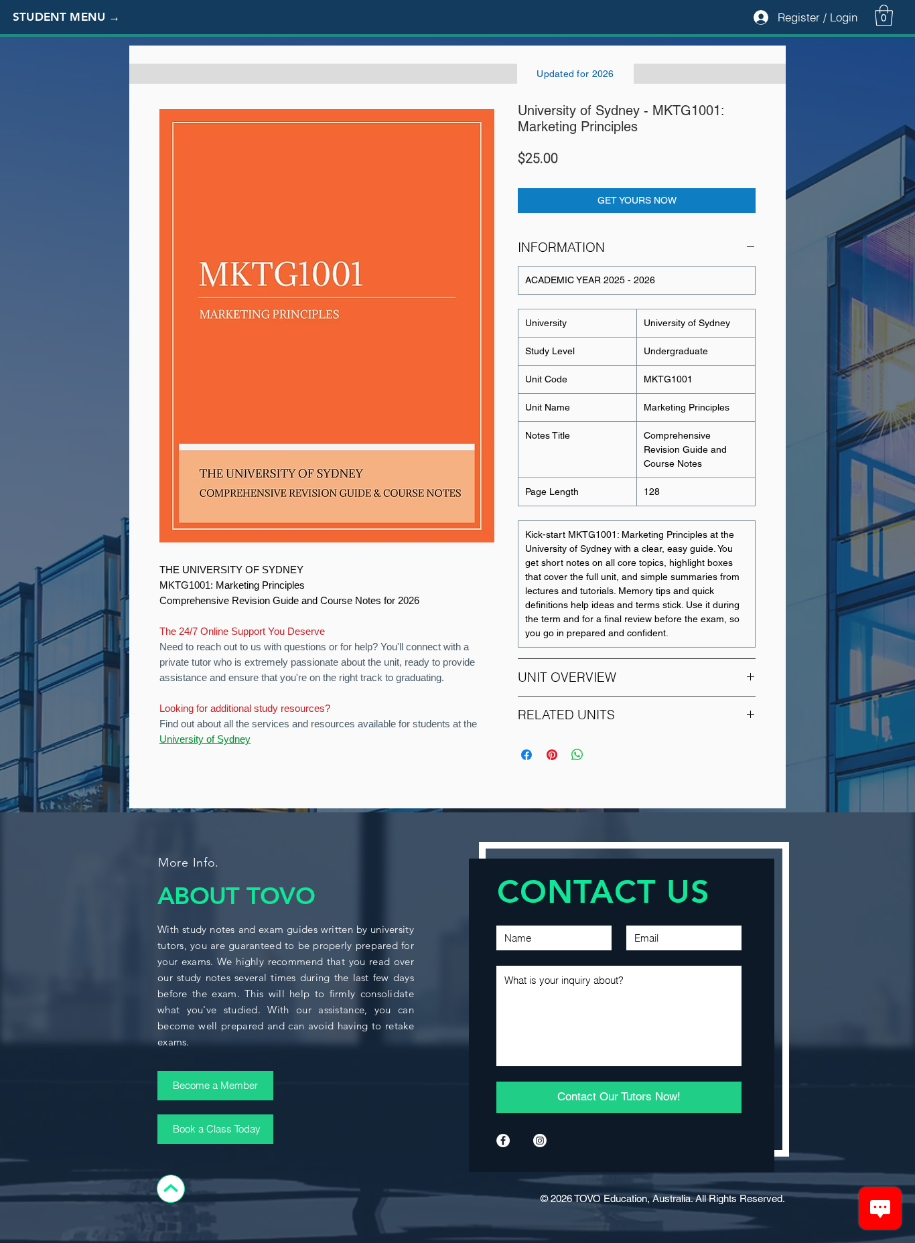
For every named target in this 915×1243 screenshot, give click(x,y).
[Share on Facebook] (526, 755)
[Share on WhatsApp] (577, 755)
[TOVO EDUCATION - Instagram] (540, 1140)
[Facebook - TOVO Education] (503, 1140)
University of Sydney (205, 739)
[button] (77, 17)
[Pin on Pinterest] (552, 755)
